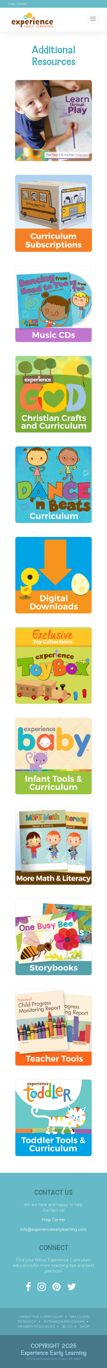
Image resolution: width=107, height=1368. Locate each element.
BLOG (67, 1326)
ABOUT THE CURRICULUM (41, 1316)
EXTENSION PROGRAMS (64, 1321)
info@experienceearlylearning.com (53, 1229)
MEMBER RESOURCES (36, 1326)
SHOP (85, 1326)
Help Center (17, 3)
